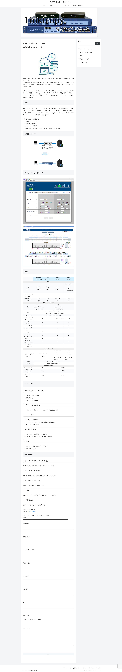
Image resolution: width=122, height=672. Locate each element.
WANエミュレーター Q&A (85, 52)
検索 (79, 41)
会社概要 (81, 55)
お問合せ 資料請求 (84, 59)
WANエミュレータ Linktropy (86, 49)
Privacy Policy (83, 62)
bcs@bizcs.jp (32, 511)
